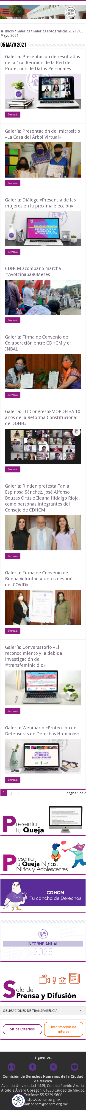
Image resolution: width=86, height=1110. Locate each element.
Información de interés (63, 1029)
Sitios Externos (22, 1029)
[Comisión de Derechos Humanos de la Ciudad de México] (43, 11)
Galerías (23, 31)
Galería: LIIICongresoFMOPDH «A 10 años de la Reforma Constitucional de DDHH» (42, 417)
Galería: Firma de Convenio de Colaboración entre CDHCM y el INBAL (38, 343)
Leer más (13, 114)
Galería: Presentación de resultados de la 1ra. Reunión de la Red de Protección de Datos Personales (42, 62)
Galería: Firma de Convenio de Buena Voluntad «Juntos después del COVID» (40, 578)
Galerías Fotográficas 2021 (55, 31)
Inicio (9, 31)
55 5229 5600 (51, 1095)
